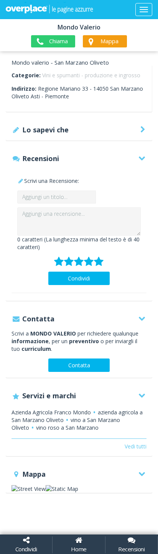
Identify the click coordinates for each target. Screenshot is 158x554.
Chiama (58, 41)
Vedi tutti (135, 446)
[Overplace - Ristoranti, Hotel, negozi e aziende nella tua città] (49, 9)
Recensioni (131, 549)
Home (79, 549)
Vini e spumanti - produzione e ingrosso (91, 75)
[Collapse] (143, 9)
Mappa (109, 41)
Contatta (79, 365)
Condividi (79, 278)
